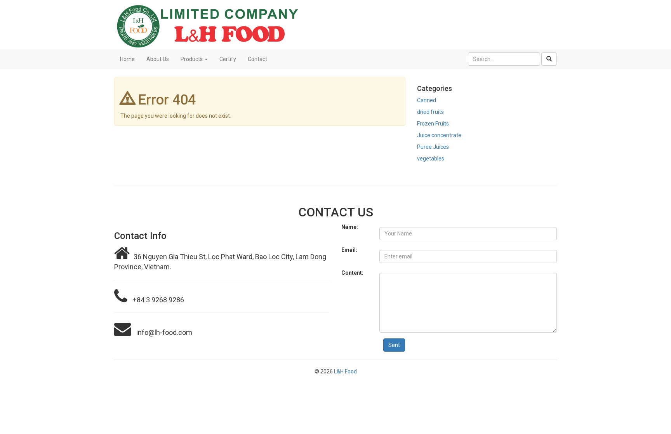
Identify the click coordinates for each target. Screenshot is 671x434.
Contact (257, 59)
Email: (349, 250)
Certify (227, 59)
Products (192, 59)
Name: (349, 227)
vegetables (430, 158)
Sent (394, 345)
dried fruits (430, 112)
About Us (157, 59)
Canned (426, 100)
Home (127, 59)
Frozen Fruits (433, 123)
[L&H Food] (335, 24)
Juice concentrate (439, 135)
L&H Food (345, 371)
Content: (352, 273)
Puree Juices (433, 147)
